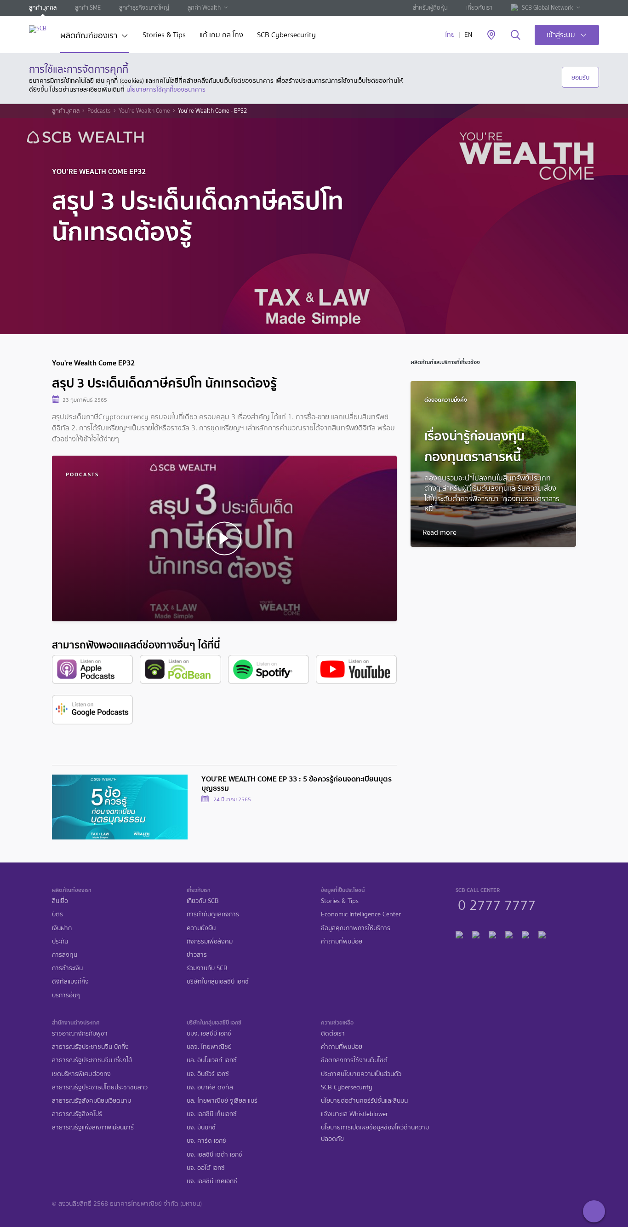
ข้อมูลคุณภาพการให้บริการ (355, 928)
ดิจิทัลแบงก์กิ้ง (70, 981)
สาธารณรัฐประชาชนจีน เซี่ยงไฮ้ (92, 1060)
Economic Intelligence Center (361, 914)
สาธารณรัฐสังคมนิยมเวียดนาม (91, 1100)
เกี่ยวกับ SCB (203, 901)
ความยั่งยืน (201, 928)
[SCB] (37, 29)
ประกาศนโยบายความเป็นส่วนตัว (361, 1074)
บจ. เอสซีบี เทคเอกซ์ (212, 1181)
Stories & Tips (164, 35)
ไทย (450, 35)
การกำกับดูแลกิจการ (213, 914)
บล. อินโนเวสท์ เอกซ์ (212, 1060)
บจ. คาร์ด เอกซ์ (206, 1141)
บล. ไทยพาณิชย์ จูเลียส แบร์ (222, 1100)
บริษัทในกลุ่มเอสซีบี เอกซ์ (218, 981)
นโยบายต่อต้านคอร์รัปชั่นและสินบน (364, 1100)
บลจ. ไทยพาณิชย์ (209, 1047)
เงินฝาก (62, 928)
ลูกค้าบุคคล (43, 7)
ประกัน (60, 941)
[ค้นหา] (515, 35)
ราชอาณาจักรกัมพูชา (80, 1033)
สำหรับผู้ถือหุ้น (430, 7)
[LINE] (476, 933)
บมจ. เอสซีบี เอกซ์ (209, 1033)
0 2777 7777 (497, 904)
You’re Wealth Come (144, 111)
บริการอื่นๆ (66, 995)
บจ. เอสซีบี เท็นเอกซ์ (212, 1114)
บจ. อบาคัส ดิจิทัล (210, 1087)
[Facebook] (459, 933)
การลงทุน (64, 955)
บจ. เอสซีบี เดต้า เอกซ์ (214, 1154)
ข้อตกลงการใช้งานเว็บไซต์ (354, 1060)
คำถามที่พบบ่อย (341, 941)
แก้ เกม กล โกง (221, 35)
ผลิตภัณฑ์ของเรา (88, 36)
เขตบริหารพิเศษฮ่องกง (81, 1074)
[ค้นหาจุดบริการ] (491, 35)
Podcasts (99, 111)
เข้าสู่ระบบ (561, 34)
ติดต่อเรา (333, 1033)
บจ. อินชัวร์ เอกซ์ (208, 1074)
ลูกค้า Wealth (204, 7)
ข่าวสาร (197, 955)
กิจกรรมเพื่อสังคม (210, 941)
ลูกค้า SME (88, 7)
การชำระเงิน (67, 968)
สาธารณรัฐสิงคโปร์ (77, 1114)
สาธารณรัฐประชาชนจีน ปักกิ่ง (90, 1047)
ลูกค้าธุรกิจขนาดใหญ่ (144, 7)
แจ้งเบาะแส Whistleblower (354, 1114)
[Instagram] (542, 933)
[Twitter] (525, 933)
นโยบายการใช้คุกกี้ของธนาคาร (166, 89)
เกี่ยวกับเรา (479, 7)
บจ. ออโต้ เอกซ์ (206, 1168)
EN (468, 35)
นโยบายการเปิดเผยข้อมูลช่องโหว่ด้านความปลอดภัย (375, 1133)
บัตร (57, 914)
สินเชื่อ (60, 901)
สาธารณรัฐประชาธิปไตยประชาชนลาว (100, 1087)
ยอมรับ (580, 77)
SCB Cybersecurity (286, 35)
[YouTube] (509, 933)
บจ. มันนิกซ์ (201, 1127)
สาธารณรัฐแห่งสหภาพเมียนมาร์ (93, 1127)
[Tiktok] (492, 933)
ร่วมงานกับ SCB (207, 968)
